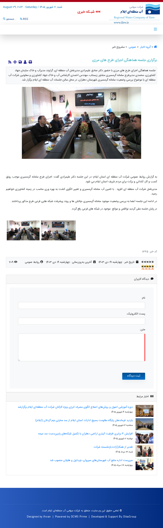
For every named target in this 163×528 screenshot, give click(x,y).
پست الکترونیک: (135, 314)
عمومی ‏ (132, 47)
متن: (142, 329)
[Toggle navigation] (155, 29)
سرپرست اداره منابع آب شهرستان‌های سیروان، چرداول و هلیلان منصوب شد (91, 460)
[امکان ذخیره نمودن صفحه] (20, 62)
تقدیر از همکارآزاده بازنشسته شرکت (113, 447)
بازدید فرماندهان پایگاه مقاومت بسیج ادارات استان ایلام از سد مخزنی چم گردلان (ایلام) (84, 420)
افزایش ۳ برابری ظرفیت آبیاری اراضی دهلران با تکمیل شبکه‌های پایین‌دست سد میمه (85, 433)
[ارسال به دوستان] (25, 62)
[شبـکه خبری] (130, 14)
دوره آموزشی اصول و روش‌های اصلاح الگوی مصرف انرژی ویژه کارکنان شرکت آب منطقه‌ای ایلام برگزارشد (75, 407)
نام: (143, 298)
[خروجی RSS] (9, 62)
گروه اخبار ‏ (145, 47)
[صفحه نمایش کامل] (15, 62)
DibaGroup (129, 516)
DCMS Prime (79, 516)
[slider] (147, 261)
